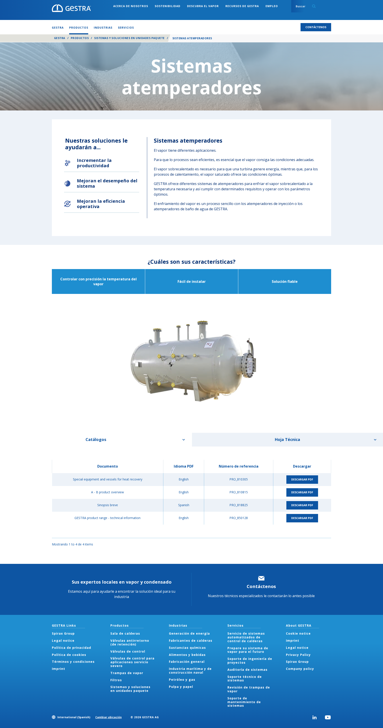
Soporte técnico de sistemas (244, 679)
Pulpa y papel (181, 687)
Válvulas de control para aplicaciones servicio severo (132, 662)
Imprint (58, 669)
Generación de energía (189, 633)
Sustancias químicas (187, 647)
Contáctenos (261, 586)
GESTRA (59, 38)
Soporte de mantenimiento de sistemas (244, 702)
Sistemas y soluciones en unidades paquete (129, 38)
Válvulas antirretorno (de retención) (129, 642)
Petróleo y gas (182, 679)
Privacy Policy (298, 655)
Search (314, 6)
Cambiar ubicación (108, 717)
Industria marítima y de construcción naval (190, 671)
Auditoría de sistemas (247, 669)
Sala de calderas (125, 633)
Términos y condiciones (73, 661)
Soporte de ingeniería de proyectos (249, 661)
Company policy (300, 669)
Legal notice (63, 640)
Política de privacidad (71, 647)
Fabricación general (187, 661)
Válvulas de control (127, 651)
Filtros (116, 680)
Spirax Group (63, 633)
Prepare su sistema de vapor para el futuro (247, 650)
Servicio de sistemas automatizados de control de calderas (246, 637)
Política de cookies (69, 655)
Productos (80, 38)
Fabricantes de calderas (190, 640)
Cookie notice (298, 633)
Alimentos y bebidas (187, 655)
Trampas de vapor (126, 673)
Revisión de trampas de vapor (248, 689)
